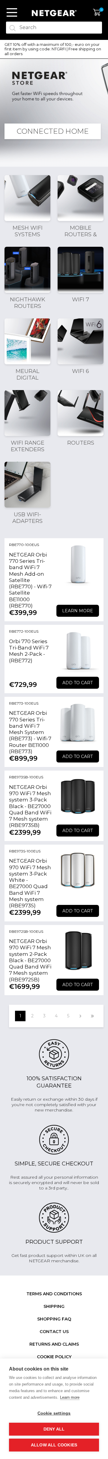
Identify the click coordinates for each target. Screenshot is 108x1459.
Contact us (54, 1331)
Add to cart (77, 682)
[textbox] (54, 28)
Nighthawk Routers (27, 302)
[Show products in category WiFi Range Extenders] (27, 413)
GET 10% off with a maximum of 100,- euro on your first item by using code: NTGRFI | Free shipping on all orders (52, 49)
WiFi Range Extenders (27, 446)
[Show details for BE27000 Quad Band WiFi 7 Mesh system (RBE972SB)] (77, 950)
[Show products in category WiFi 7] (81, 270)
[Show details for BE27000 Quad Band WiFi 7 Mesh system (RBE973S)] (77, 870)
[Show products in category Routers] (81, 413)
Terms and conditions (54, 1293)
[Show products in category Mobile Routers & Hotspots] (81, 198)
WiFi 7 (80, 299)
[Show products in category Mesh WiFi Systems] (27, 198)
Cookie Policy (54, 1356)
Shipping (54, 1306)
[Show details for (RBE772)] (77, 650)
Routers (80, 443)
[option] (54, 49)
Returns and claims (54, 1344)
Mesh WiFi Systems (28, 231)
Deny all (54, 1429)
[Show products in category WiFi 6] (81, 341)
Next (80, 1016)
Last (92, 1016)
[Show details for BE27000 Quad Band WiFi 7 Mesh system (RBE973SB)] (77, 796)
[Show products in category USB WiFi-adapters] (27, 485)
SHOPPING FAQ (54, 1319)
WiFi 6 (80, 371)
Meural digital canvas (27, 378)
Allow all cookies (54, 1445)
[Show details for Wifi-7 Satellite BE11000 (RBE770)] (77, 564)
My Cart (97, 12)
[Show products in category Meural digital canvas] (27, 341)
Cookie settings (54, 1413)
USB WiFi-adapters (27, 517)
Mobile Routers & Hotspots (80, 234)
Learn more (77, 610)
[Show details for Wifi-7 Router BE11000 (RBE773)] (77, 722)
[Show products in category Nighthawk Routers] (27, 270)
